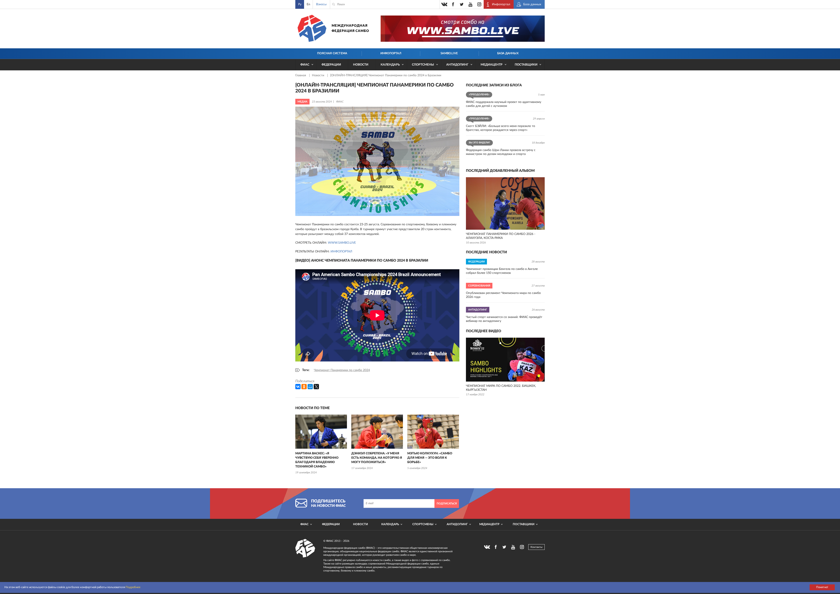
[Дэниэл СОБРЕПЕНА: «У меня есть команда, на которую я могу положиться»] (377, 432)
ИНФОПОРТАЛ (341, 251)
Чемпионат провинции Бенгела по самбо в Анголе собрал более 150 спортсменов (502, 270)
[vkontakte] (444, 4)
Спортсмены (423, 64)
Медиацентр (491, 64)
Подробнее (133, 587)
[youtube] (470, 4)
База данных (507, 53)
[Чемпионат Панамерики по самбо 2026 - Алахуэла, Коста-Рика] (505, 203)
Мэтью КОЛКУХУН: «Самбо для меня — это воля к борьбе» (429, 458)
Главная (301, 75)
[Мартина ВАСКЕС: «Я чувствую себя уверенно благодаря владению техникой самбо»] (321, 432)
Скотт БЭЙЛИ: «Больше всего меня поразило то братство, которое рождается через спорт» (500, 128)
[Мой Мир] (310, 386)
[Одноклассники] (304, 386)
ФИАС (304, 64)
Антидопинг (457, 64)
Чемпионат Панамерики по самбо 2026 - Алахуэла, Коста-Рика (500, 236)
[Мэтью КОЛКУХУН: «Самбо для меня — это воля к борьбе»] (433, 432)
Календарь (390, 64)
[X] (316, 386)
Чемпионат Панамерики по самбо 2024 (342, 370)
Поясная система (332, 53)
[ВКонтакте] (298, 386)
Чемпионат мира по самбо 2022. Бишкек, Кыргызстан (501, 387)
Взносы (321, 4)
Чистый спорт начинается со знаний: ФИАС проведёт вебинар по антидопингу (504, 319)
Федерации (331, 64)
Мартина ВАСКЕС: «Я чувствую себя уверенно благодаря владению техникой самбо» (316, 460)
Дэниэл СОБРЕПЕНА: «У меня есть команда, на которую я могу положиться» (376, 458)
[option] (321, 445)
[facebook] (453, 4)
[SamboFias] (305, 548)
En (308, 4)
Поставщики (526, 64)
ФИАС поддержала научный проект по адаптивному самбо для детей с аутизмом (503, 104)
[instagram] (479, 4)
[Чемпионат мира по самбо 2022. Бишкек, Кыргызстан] (505, 360)
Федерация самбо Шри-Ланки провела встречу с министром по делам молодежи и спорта (501, 152)
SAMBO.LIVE (449, 53)
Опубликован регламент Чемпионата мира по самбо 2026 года (503, 295)
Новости (360, 64)
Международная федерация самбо (350, 28)
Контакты (536, 547)
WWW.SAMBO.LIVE (342, 242)
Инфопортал (390, 53)
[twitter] (461, 4)
